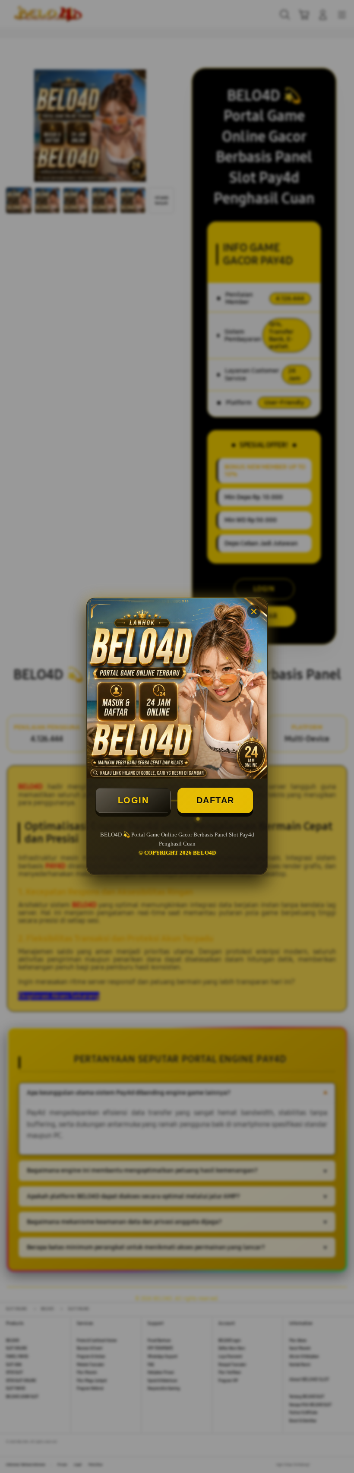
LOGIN (133, 800)
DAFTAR (215, 800)
